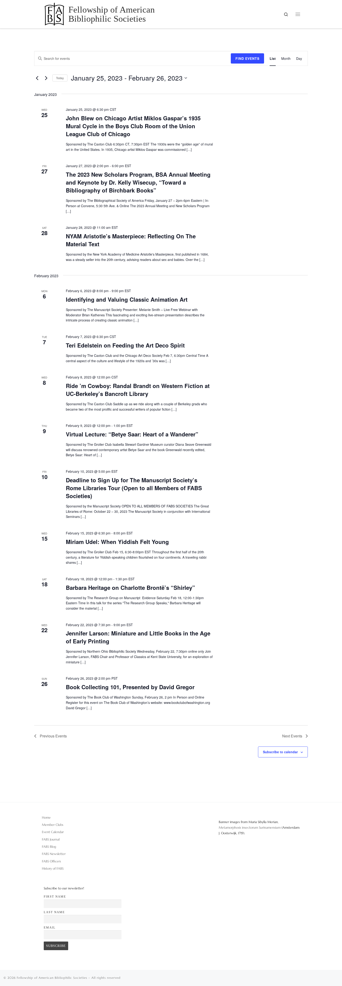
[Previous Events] (37, 78)
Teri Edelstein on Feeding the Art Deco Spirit (125, 345)
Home (46, 817)
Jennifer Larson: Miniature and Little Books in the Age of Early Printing (138, 637)
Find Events (247, 58)
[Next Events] (46, 78)
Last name (54, 912)
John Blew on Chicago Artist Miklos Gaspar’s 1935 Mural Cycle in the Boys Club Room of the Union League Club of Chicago (133, 126)
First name (55, 896)
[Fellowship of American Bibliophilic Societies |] (54, 13)
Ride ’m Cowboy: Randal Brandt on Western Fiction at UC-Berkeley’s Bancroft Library (138, 390)
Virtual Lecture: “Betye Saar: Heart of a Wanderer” (132, 434)
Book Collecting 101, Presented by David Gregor (130, 687)
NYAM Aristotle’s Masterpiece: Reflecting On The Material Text (131, 240)
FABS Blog (49, 846)
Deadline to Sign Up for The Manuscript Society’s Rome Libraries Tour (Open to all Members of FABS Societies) (134, 488)
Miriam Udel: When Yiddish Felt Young (117, 542)
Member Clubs (52, 825)
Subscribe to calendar (280, 752)
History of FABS (53, 868)
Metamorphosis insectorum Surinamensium (250, 827)
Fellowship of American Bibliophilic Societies (52, 978)
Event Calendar (53, 832)
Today (60, 78)
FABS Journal (51, 839)
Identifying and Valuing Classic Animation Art (127, 299)
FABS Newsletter (54, 854)
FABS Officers (51, 861)
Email (50, 927)
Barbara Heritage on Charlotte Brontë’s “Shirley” (130, 587)
